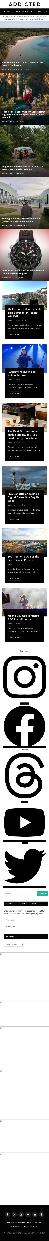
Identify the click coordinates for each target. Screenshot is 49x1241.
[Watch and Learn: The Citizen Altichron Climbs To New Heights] (24, 255)
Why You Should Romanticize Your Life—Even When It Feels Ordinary (23, 168)
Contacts (16, 1227)
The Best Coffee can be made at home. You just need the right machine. (23, 435)
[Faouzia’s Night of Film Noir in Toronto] (24, 358)
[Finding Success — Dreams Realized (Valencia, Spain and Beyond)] (24, 203)
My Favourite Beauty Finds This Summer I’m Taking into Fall (24, 313)
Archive (37, 1223)
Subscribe (10, 927)
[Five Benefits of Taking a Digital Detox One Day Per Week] (24, 480)
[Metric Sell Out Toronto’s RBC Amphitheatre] (24, 602)
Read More (14, 334)
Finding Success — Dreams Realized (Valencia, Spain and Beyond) (21, 220)
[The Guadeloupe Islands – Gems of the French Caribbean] (24, 47)
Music (39, 12)
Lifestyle (8, 12)
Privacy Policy (31, 1227)
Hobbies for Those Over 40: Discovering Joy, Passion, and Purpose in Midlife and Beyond (23, 114)
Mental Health (24, 12)
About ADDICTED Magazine (18, 1223)
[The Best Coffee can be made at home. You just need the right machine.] (24, 417)
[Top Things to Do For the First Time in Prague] (24, 542)
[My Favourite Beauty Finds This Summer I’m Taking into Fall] (24, 295)
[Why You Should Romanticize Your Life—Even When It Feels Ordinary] (24, 151)
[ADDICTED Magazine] (24, 4)
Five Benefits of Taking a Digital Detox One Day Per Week (24, 497)
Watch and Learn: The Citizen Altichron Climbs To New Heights (23, 272)
